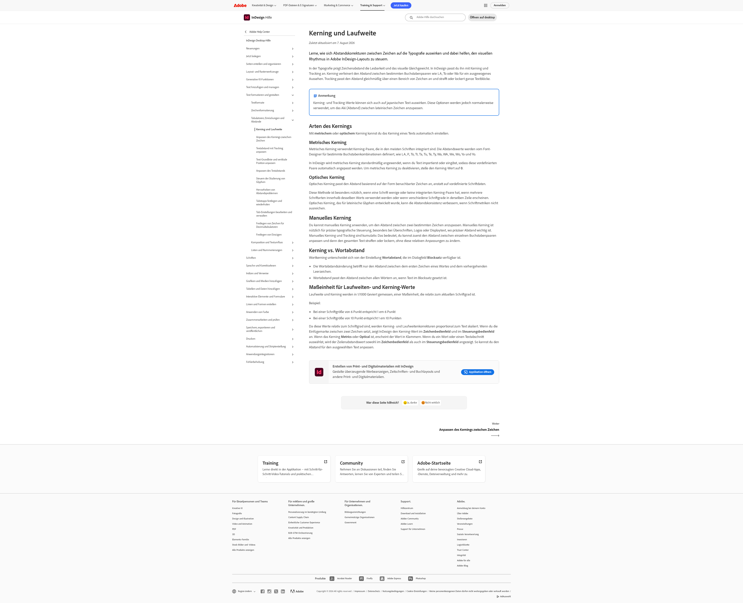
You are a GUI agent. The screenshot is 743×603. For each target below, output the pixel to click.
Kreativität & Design (262, 5)
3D (233, 534)
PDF (234, 529)
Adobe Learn (407, 523)
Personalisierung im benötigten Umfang (307, 512)
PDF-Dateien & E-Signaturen (298, 5)
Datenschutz (374, 591)
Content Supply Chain (298, 517)
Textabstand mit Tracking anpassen (269, 150)
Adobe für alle (463, 560)
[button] (486, 5)
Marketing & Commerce (337, 5)
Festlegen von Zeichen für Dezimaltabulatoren (270, 225)
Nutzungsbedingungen (393, 591)
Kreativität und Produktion (300, 527)
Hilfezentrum (407, 508)
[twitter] (276, 591)
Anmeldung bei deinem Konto (471, 508)
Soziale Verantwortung (468, 534)
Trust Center (463, 550)
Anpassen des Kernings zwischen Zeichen (273, 138)
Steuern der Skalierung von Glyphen (270, 180)
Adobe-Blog (462, 565)
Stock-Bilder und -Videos (243, 544)
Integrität (461, 555)
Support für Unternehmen (413, 529)
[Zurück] (356, 433)
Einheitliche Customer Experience (304, 522)
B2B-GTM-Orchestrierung (300, 533)
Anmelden (500, 5)
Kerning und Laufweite (269, 129)
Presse (460, 529)
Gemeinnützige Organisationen (359, 517)
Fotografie (237, 513)
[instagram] (269, 591)
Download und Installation (413, 513)
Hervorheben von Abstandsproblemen (267, 191)
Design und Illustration (243, 518)
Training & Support (371, 5)
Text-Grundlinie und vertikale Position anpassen (271, 161)
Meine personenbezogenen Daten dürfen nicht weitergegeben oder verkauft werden (469, 591)
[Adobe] (240, 5)
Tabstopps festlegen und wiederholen (269, 202)
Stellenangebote (465, 518)
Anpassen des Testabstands (270, 170)
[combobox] (435, 17)
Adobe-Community (410, 518)
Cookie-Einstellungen (417, 591)
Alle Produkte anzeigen (243, 550)
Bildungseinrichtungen (355, 512)
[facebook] (263, 591)
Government (350, 522)
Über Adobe (462, 513)
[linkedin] (283, 591)
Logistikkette (463, 544)
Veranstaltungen (465, 523)
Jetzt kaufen (401, 5)
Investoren (462, 539)
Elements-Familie (240, 539)
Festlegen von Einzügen (269, 234)
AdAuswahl (505, 596)
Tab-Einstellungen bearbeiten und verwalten (274, 214)
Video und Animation (242, 523)
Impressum (359, 591)
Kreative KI (237, 508)
